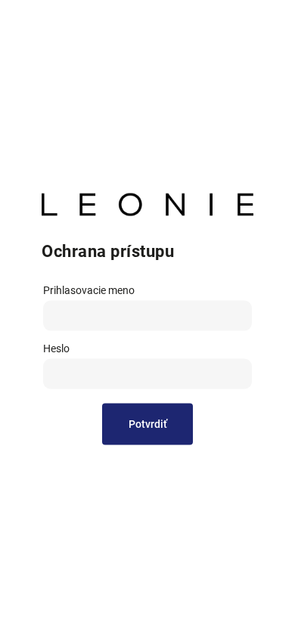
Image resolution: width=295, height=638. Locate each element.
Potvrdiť (148, 424)
